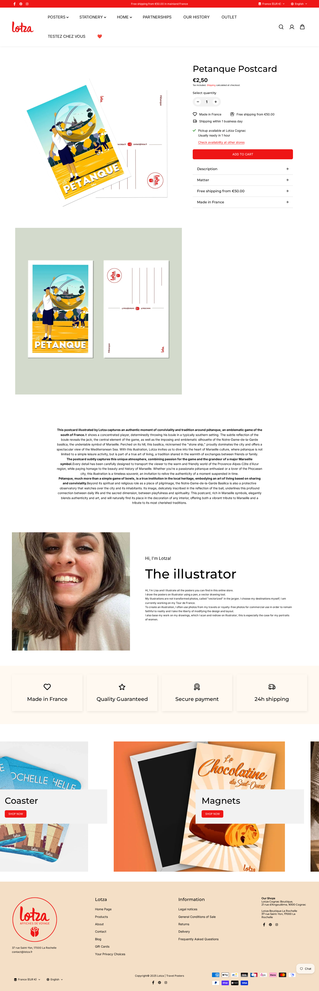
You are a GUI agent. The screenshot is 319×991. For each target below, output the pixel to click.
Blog (98, 939)
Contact (100, 931)
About (99, 924)
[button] (302, 27)
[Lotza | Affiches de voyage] (23, 26)
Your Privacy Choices (110, 954)
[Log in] (291, 27)
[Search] (281, 27)
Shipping (211, 85)
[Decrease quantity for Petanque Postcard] (198, 102)
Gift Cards (102, 946)
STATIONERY (91, 17)
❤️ (99, 36)
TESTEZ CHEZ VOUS (66, 36)
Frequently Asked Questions (198, 939)
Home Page (103, 909)
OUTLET (229, 17)
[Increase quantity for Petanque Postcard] (216, 102)
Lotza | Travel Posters (170, 975)
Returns (183, 924)
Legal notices (187, 909)
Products (101, 917)
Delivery (184, 931)
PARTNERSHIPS (157, 17)
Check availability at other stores (221, 142)
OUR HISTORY (196, 17)
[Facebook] (14, 4)
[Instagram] (27, 4)
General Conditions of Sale (197, 917)
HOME (123, 17)
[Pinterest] (20, 4)
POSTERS (56, 17)
